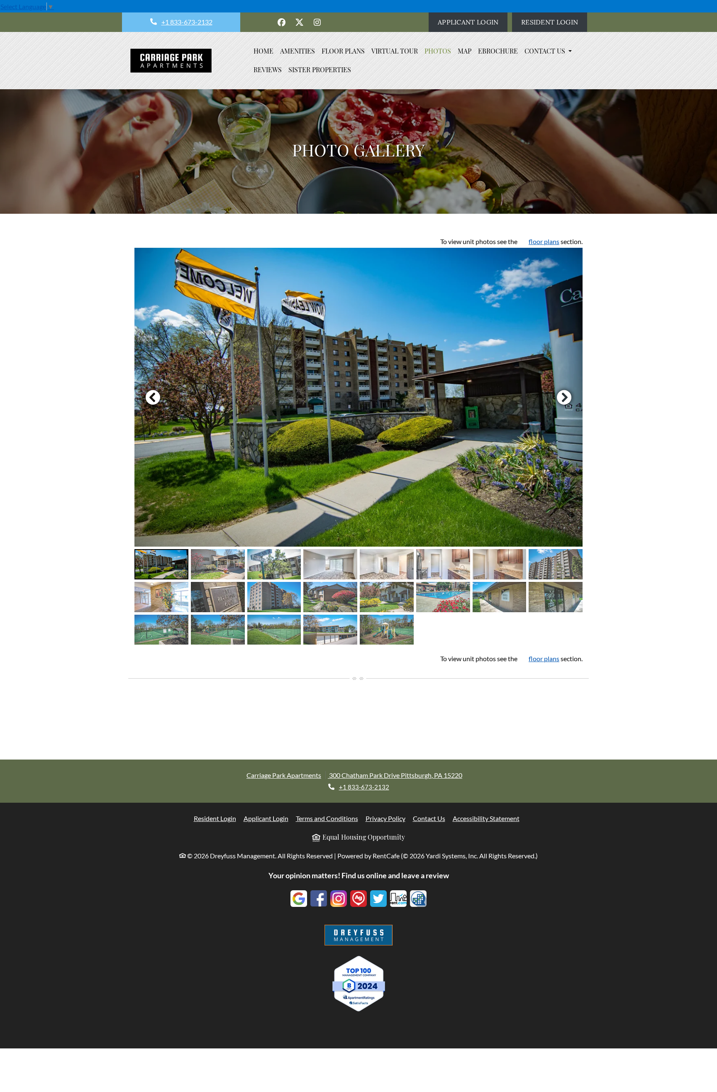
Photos (437, 50)
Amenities (297, 50)
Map (464, 50)
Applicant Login (472, 21)
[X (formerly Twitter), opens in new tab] (299, 22)
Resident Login (554, 21)
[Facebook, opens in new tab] (281, 22)
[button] (358, 397)
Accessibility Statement (486, 818)
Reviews (268, 69)
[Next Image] (564, 397)
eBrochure (498, 50)
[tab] (161, 564)
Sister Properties (319, 69)
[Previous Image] (152, 397)
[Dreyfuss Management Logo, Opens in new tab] (358, 935)
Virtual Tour (394, 50)
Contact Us (429, 818)
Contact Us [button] (545, 50)
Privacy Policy (385, 818)
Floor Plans (343, 50)
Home (263, 50)
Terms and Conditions (327, 818)
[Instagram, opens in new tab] (317, 22)
